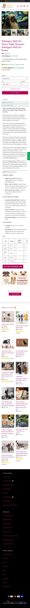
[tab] (15, 99)
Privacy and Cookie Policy (10, 505)
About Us (5, 493)
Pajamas (5, 558)
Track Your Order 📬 (8, 481)
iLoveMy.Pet (12, 601)
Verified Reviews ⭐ (8, 497)
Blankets (5, 566)
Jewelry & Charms (7, 554)
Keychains (5, 578)
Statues (5, 582)
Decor (4, 574)
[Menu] (27, 6)
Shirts (4, 562)
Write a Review (16, 294)
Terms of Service (7, 501)
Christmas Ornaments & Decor (11, 535)
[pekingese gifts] (13, 268)
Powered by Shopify (19, 601)
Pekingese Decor (11, 161)
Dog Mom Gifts (7, 519)
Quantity (23, 81)
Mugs (4, 570)
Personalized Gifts (7, 527)
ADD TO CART (15, 89)
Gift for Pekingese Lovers (11, 157)
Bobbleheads (6, 586)
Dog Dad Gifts (6, 523)
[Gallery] (15, 23)
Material (3, 75)
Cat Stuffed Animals (8, 544)
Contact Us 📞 (6, 477)
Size (3, 81)
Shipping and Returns (8, 485)
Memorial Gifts (7, 531)
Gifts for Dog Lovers (8, 515)
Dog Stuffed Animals (8, 540)
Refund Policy (6, 489)
